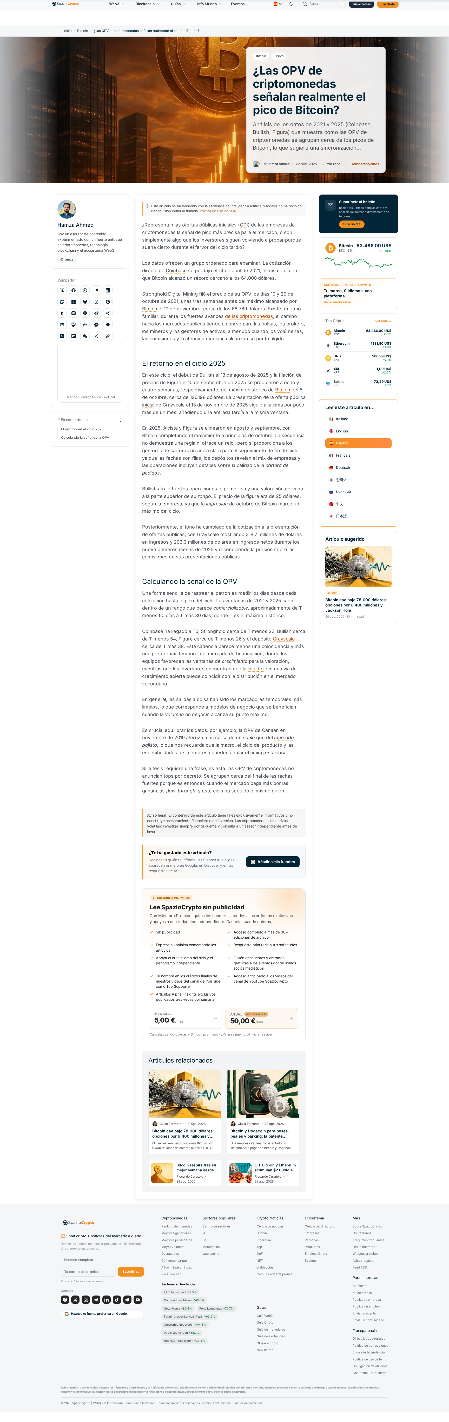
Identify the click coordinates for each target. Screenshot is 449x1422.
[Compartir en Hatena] (62, 336)
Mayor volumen (172, 1247)
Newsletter (265, 1350)
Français (343, 455)
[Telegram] (96, 1300)
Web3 (114, 4)
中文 (339, 504)
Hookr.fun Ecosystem (184, 1341)
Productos (312, 1247)
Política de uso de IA (367, 1359)
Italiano (342, 419)
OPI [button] (244, 225)
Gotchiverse (178, 1308)
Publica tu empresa (367, 1299)
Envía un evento (364, 1313)
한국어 (341, 479)
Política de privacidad (248, 1403)
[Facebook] (65, 1300)
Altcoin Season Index (176, 1267)
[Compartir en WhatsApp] (85, 290)
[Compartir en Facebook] (73, 290)
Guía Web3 (265, 1316)
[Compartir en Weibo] (96, 313)
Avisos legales (363, 1261)
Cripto (278, 56)
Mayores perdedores (176, 1240)
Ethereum (264, 1240)
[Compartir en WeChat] (85, 336)
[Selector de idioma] (277, 4)
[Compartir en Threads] (96, 301)
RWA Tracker (171, 1274)
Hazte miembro (364, 1247)
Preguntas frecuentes (368, 1240)
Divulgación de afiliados (370, 1366)
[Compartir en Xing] (108, 313)
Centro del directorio (320, 1226)
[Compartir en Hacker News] (73, 301)
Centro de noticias (270, 1226)
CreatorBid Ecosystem (185, 1324)
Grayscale (284, 639)
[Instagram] (86, 1300)
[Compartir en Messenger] (96, 324)
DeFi (205, 1240)
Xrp (259, 1247)
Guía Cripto (265, 1322)
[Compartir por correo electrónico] (62, 324)
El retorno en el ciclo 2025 (82, 429)
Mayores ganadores (176, 1233)
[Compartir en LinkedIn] (108, 290)
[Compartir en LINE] (85, 313)
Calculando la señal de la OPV (85, 437)
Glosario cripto (267, 1343)
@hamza (67, 259)
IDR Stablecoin (180, 1292)
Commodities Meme (184, 1300)
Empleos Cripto (316, 1254)
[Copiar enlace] (108, 336)
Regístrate (388, 3)
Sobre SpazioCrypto (367, 1226)
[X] (75, 1300)
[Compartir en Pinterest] (108, 301)
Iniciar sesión (362, 3)
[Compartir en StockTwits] (85, 324)
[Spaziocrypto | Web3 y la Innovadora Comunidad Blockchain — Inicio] (102, 1223)
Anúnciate (360, 1286)
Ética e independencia (369, 1352)
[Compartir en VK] (73, 313)
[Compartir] (96, 336)
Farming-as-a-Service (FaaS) (189, 1316)
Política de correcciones (370, 1345)
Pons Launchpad (216, 1308)
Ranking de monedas (176, 1226)
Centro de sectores (216, 1226)
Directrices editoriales (369, 1338)
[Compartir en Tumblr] (62, 313)
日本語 (341, 516)
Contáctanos (362, 1233)
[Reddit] (127, 1300)
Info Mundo (207, 4)
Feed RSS (360, 1267)
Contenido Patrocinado (369, 1373)
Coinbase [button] (176, 270)
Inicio (67, 31)
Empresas (312, 1233)
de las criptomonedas (249, 316)
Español (342, 443)
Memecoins (211, 1247)
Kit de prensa (362, 1293)
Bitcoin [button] (159, 278)
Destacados (170, 1254)
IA (203, 1233)
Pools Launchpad (181, 1332)
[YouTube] (138, 1300)
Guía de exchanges (271, 1336)
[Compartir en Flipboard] (73, 336)
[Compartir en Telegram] (96, 290)
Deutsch (343, 467)
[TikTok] (117, 1300)
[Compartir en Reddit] (62, 301)
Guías (176, 4)
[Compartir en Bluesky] (85, 301)
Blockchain (145, 4)
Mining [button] (190, 294)
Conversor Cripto (174, 1261)
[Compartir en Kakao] (108, 324)
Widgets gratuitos (365, 1254)
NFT (260, 1261)
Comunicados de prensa (274, 1274)
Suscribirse (351, 224)
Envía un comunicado (368, 1320)
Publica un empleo (366, 1306)
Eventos (238, 4)
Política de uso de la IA (218, 211)
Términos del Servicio (216, 1403)
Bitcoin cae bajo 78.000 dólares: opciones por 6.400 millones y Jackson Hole (356, 605)
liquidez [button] (256, 668)
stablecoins (210, 1254)
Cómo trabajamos (365, 164)
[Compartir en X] (62, 290)
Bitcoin (82, 31)
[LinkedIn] (106, 1300)
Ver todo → (383, 321)
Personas (312, 1240)
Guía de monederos (271, 1329)
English (342, 431)
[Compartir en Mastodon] (73, 324)
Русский (343, 492)
